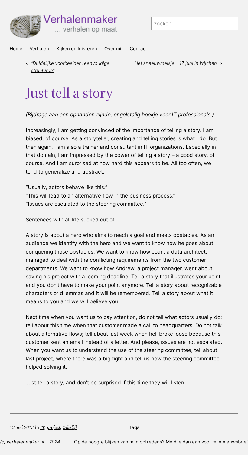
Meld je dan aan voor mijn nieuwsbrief (207, 442)
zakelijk (70, 427)
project (53, 427)
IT (42, 427)
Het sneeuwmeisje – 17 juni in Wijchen (176, 63)
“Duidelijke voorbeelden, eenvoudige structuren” (70, 66)
